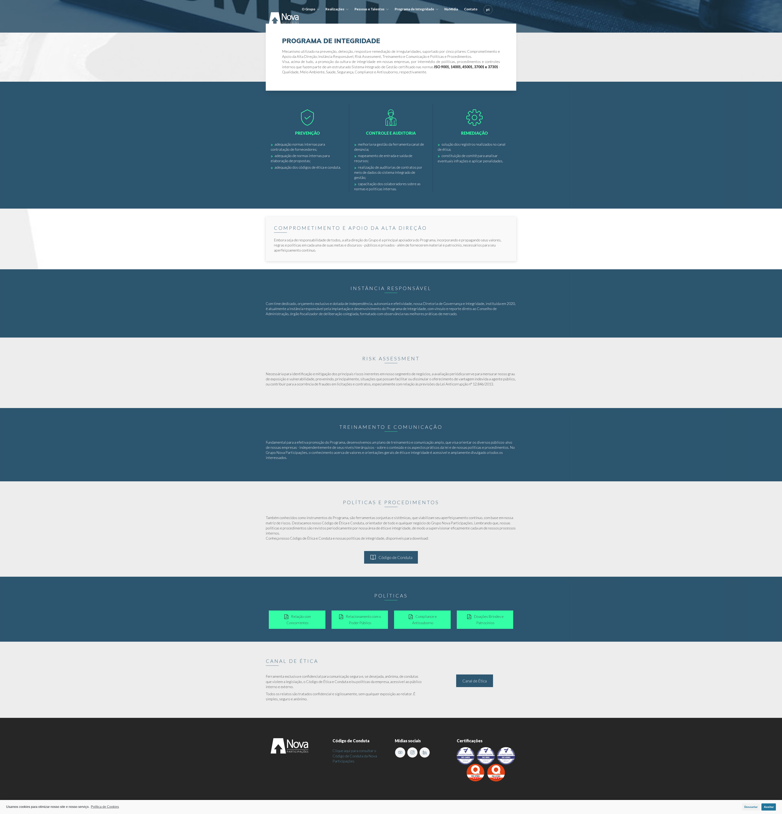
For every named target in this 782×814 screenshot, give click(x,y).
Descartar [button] (751, 806)
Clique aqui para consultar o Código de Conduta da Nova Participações (355, 755)
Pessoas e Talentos (369, 9)
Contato (470, 9)
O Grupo (308, 9)
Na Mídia (451, 9)
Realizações (334, 9)
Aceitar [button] (769, 806)
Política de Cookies (105, 806)
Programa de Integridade (414, 9)
